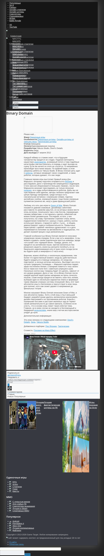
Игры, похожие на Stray (93, 405)
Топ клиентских (19, 86)
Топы (11, 80)
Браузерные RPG (20, 62)
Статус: (27, 144)
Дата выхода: (30, 153)
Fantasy (12, 7)
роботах (29, 173)
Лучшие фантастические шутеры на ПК (52, 405)
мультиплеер (40, 310)
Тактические (63, 326)
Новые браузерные (21, 70)
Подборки (17, 99)
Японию (68, 181)
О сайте (13, 542)
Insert (27, 555)
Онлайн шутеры (16, 12)
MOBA (12, 18)
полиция (28, 190)
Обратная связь (16, 544)
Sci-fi (11, 5)
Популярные (15, 3)
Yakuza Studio (42, 322)
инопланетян (40, 162)
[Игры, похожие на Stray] (76, 437)
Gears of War (56, 205)
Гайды (15, 104)
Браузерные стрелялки (23, 59)
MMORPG (16, 46)
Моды (15, 102)
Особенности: (31, 139)
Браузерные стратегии (23, 64)
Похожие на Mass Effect (44, 330)
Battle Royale (15, 21)
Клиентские (16, 36)
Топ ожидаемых (19, 91)
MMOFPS (16, 41)
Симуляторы (15, 14)
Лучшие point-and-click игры (40, 407)
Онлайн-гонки (19, 56)
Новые (12, 70)
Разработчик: (30, 148)
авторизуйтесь (14, 375)
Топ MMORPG (18, 83)
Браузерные (15, 59)
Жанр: (27, 137)
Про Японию (51, 326)
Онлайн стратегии (17, 10)
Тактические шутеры (47, 142)
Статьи (12, 96)
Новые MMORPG (20, 72)
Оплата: (28, 146)
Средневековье (16, 16)
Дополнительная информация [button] (37, 316)
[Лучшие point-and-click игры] (22, 437)
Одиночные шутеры (47, 139)
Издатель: (29, 150)
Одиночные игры (37, 137)
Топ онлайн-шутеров (22, 94)
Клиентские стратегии (22, 44)
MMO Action (18, 54)
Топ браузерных (20, 81)
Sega (33, 322)
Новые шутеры (19, 75)
